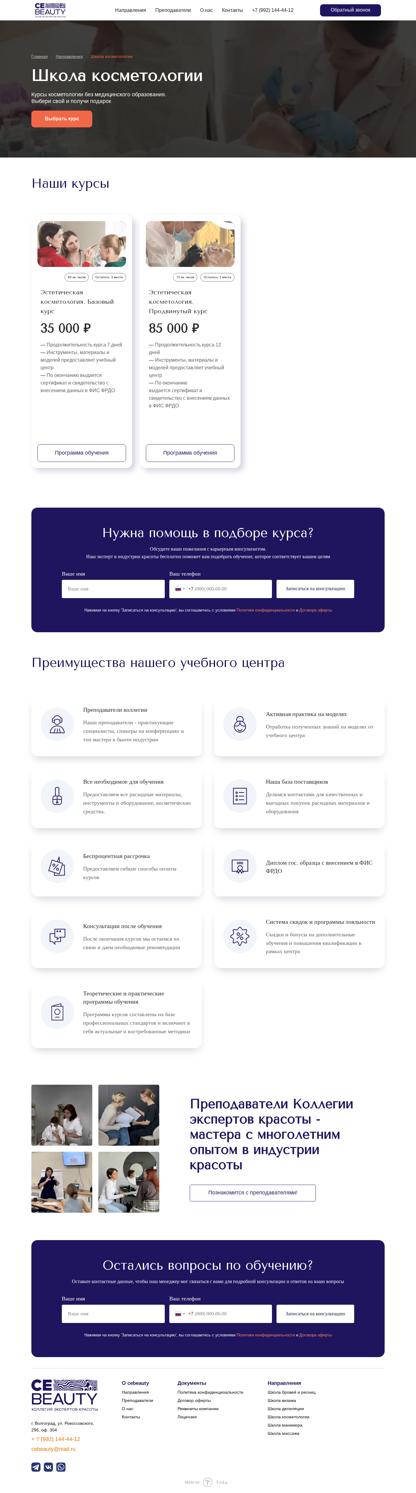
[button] (350, 10)
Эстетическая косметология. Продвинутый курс (178, 302)
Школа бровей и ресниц (292, 1392)
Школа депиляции (286, 1408)
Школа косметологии (288, 1416)
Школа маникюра (285, 1425)
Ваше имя (73, 574)
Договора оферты (315, 610)
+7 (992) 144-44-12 (273, 10)
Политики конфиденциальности (266, 610)
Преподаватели (173, 10)
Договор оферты (194, 1400)
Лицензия (187, 1416)
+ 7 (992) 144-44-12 (55, 1439)
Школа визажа (282, 1400)
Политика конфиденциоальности (210, 1392)
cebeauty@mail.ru (53, 1449)
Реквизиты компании (198, 1408)
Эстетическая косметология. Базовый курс (77, 302)
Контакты (232, 10)
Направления (130, 10)
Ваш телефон (185, 574)
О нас (206, 10)
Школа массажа (283, 1433)
